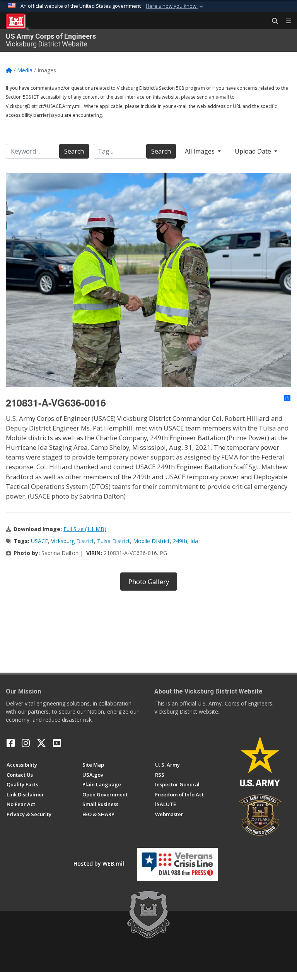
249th (180, 541)
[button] (175, 6)
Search (74, 151)
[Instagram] (26, 743)
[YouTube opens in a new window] (57, 743)
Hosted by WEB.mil (98, 863)
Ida (194, 541)
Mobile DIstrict (151, 541)
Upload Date (254, 151)
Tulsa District (113, 541)
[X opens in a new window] (41, 743)
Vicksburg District (72, 541)
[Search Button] (272, 21)
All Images (200, 151)
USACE (39, 541)
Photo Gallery (148, 581)
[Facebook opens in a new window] (11, 743)
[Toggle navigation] (285, 21)
